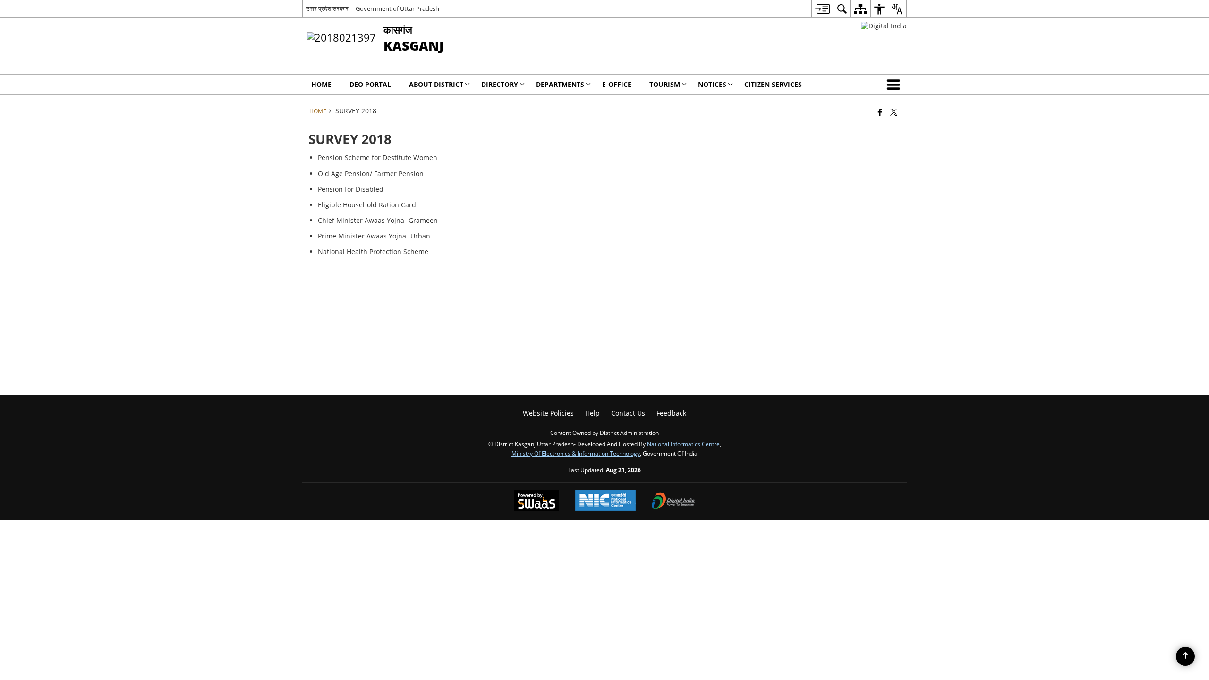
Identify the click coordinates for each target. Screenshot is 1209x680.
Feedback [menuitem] (671, 412)
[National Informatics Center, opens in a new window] (605, 501)
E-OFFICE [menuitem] (616, 84)
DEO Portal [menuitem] (370, 84)
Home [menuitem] (321, 84)
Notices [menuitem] (712, 84)
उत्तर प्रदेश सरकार (327, 8)
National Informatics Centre (683, 444)
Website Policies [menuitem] (548, 412)
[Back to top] (1185, 656)
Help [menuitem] (592, 412)
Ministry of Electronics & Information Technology (575, 453)
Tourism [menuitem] (664, 84)
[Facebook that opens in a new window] (880, 112)
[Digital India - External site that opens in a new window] (884, 25)
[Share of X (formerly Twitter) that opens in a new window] (894, 112)
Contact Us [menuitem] (628, 412)
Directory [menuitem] (499, 84)
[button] (895, 84)
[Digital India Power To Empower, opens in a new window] (673, 501)
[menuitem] (822, 8)
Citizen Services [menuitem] (773, 84)
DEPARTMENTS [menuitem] (560, 84)
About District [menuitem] (436, 84)
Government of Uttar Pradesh (397, 8)
